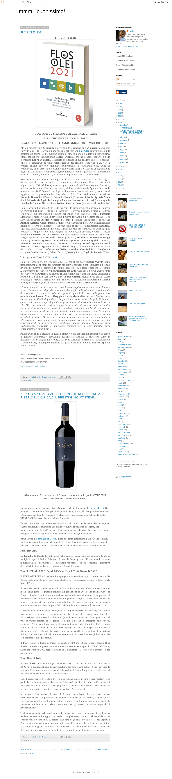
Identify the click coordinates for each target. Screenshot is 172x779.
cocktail (120, 364)
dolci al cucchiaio (124, 380)
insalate (120, 399)
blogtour (121, 358)
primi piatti (121, 427)
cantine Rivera (97, 508)
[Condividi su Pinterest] (69, 377)
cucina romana (123, 372)
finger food (121, 389)
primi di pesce (123, 424)
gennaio (123, 162)
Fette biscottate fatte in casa (139, 251)
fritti (119, 391)
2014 (120, 182)
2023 (120, 113)
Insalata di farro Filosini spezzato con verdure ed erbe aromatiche (138, 319)
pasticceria (122, 416)
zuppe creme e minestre (126, 455)
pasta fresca (122, 413)
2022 (120, 116)
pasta (120, 411)
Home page (65, 749)
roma (29, 380)
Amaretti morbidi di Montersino (135, 200)
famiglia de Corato (47, 538)
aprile (122, 153)
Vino (29, 740)
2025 (120, 107)
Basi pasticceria (123, 336)
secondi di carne (124, 433)
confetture (121, 367)
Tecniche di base (124, 347)
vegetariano (122, 452)
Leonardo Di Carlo (124, 345)
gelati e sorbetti (123, 394)
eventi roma (122, 386)
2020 (120, 122)
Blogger (96, 772)
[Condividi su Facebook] (67, 377)
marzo (122, 156)
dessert (120, 375)
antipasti (121, 353)
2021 (120, 119)
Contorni (121, 339)
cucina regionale (124, 369)
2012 (120, 188)
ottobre (122, 137)
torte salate (122, 446)
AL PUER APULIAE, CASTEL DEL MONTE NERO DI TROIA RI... (132, 132)
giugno (122, 150)
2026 (120, 104)
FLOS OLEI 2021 (31, 32)
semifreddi (121, 438)
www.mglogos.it (26, 366)
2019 (120, 166)
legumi (120, 402)
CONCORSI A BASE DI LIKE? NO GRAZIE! (137, 226)
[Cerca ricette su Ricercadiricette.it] (124, 477)
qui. (55, 257)
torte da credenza (124, 444)
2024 (120, 110)
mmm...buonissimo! (42, 11)
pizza (119, 422)
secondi (120, 430)
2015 (120, 179)
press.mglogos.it (40, 366)
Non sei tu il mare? (135, 291)
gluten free (121, 397)
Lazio (120, 342)
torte (119, 441)
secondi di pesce (124, 435)
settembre (124, 140)
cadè (132, 31)
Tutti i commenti (124, 84)
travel (120, 449)
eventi (120, 383)
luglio (122, 146)
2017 (120, 172)
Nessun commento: (48, 377)
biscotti (120, 356)
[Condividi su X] (64, 377)
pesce (120, 419)
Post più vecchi (103, 749)
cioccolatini (122, 361)
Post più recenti (26, 749)
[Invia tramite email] (59, 377)
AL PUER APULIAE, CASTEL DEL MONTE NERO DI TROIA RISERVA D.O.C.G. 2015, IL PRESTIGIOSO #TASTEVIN (60, 395)
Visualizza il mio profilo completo (127, 47)
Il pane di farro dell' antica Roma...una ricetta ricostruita (138, 279)
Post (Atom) (32, 753)
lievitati (120, 405)
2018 (120, 169)
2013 (120, 185)
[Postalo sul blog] (62, 377)
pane (119, 408)
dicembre (123, 125)
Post (120, 80)
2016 (120, 176)
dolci (119, 378)
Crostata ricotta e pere (137, 304)
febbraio (123, 159)
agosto (122, 143)
